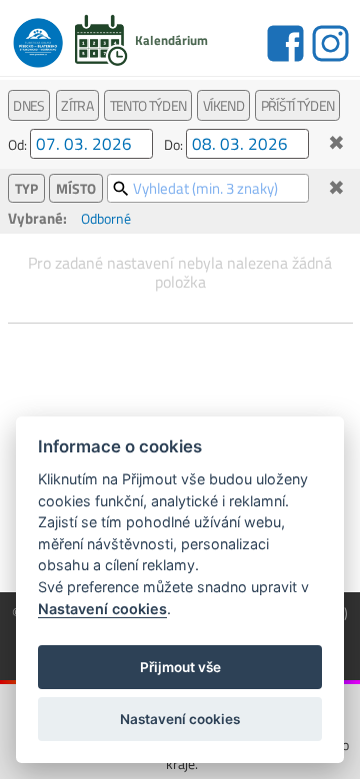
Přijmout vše (180, 667)
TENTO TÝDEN (148, 105)
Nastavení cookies (102, 608)
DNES (28, 105)
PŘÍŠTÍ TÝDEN (298, 105)
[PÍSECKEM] (38, 37)
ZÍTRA (77, 105)
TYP (26, 188)
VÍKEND (223, 105)
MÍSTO (76, 188)
